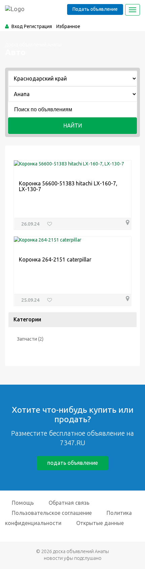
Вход (17, 26)
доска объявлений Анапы (81, 551)
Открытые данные (100, 523)
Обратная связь (69, 503)
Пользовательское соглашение (52, 513)
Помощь (23, 503)
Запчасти (27, 339)
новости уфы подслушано (73, 558)
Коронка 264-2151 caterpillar (55, 259)
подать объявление (72, 463)
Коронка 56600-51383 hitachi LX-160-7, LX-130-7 (68, 186)
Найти (72, 125)
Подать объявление (95, 9)
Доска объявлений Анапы (33, 44)
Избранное (68, 26)
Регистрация (38, 26)
